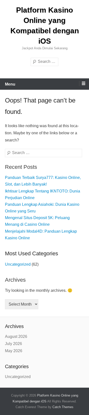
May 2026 (13, 351)
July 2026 (13, 344)
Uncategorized (18, 264)
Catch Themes (62, 407)
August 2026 (16, 336)
